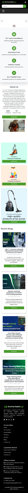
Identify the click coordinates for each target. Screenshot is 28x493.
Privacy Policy (7, 457)
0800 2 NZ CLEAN (9, 485)
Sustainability (7, 437)
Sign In (25, 2)
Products (6, 439)
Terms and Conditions (10, 454)
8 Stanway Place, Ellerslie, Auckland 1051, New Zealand (14, 468)
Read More (14, 270)
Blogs (5, 444)
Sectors (6, 442)
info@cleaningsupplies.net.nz (13, 487)
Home (5, 432)
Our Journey (7, 434)
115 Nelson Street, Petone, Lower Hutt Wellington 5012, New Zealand (13, 472)
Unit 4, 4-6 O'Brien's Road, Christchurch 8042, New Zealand (13, 476)
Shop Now (14, 121)
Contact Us (7, 446)
